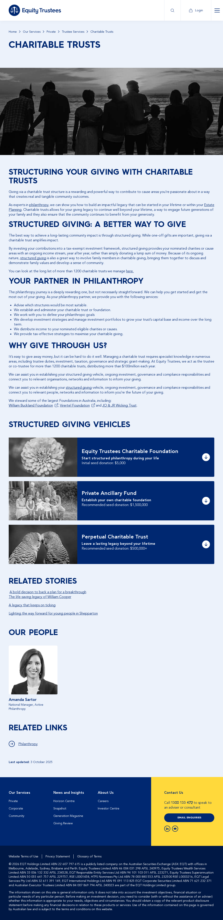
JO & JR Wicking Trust (119, 405)
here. (130, 271)
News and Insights (68, 792)
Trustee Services (73, 31)
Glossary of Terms (89, 856)
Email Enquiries (189, 817)
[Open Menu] (217, 10)
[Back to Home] (35, 10)
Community (16, 816)
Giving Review (63, 823)
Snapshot (59, 808)
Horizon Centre (64, 801)
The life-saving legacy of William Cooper (40, 597)
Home (13, 31)
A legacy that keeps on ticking (32, 605)
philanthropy (38, 205)
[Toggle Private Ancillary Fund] (206, 501)
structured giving (33, 258)
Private (51, 31)
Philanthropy (28, 744)
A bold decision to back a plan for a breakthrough (48, 592)
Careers (103, 801)
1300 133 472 (182, 802)
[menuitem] (29, 809)
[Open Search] (172, 10)
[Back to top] (210, 791)
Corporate (16, 808)
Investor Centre (108, 808)
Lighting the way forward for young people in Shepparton (53, 613)
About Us (106, 792)
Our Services (32, 31)
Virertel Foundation (75, 405)
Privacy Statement (58, 856)
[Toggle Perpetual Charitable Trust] (206, 544)
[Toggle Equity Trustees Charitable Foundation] (206, 457)
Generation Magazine (68, 816)
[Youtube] (175, 829)
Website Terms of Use (23, 856)
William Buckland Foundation (31, 405)
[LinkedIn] (167, 829)
